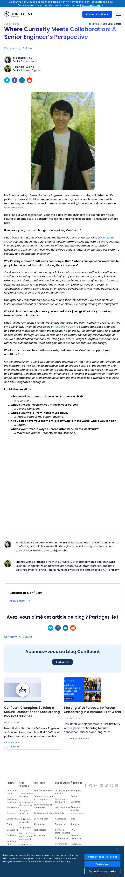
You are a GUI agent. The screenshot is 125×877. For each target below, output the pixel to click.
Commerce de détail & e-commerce (44, 797)
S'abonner (62, 662)
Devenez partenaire (76, 837)
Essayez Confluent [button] (97, 14)
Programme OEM (61, 845)
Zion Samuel (12, 747)
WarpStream (13, 807)
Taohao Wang (23, 67)
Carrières (75, 801)
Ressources (62, 783)
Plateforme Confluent (12, 800)
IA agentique (25, 827)
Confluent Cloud (11, 792)
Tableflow (11, 835)
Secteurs (39, 783)
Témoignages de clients (26, 795)
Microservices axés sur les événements (26, 836)
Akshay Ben (12, 743)
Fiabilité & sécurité (76, 845)
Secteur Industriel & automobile (44, 806)
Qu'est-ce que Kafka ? (62, 792)
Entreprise (76, 790)
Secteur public (41, 818)
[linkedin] (22, 80)
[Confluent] (18, 14)
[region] (62, 861)
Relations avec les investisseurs (77, 810)
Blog (73, 818)
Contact (75, 796)
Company (10, 48)
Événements (61, 838)
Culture (27, 48)
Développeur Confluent (61, 800)
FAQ (73, 829)
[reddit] (29, 80)
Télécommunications (44, 813)
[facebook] (14, 80)
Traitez (10, 824)
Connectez (12, 818)
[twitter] (7, 80)
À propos (76, 783)
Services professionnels (62, 831)
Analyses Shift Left (24, 812)
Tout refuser (102, 864)
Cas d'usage (24, 784)
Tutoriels (59, 813)
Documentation (63, 807)
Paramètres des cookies (102, 871)
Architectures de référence (26, 803)
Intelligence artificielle (25, 820)
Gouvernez (12, 829)
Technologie (40, 829)
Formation (60, 824)
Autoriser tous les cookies (102, 856)
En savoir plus (91, 5)
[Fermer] (117, 849)
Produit (11, 783)
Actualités (76, 824)
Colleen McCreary (76, 739)
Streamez (11, 813)
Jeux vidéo (39, 835)
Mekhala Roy (22, 58)
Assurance (39, 824)
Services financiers (43, 790)
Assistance (60, 818)
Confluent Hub (11, 842)
